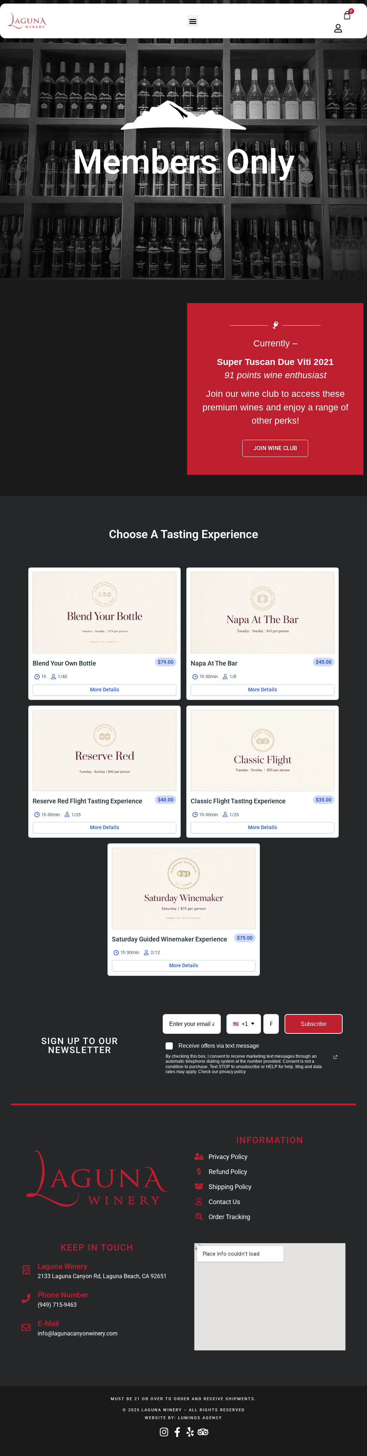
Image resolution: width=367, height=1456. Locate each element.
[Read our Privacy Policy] (335, 1057)
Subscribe (314, 1024)
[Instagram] (164, 1432)
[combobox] (244, 1024)
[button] (193, 21)
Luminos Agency (200, 1418)
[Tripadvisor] (203, 1432)
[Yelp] (190, 1432)
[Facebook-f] (177, 1432)
